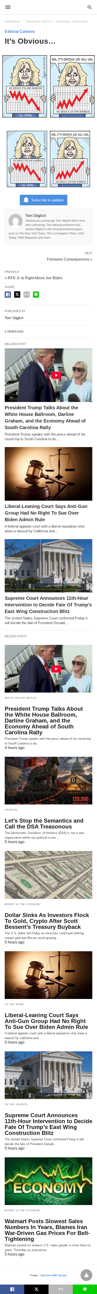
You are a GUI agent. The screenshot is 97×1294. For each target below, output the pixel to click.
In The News (14, 1004)
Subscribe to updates (47, 200)
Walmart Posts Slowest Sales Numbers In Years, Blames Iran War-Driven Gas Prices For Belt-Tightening (47, 1230)
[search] (89, 7)
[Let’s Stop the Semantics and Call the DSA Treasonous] (48, 780)
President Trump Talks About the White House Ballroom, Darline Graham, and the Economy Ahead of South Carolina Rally (44, 721)
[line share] (36, 295)
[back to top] (86, 1275)
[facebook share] (8, 295)
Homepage (12, 21)
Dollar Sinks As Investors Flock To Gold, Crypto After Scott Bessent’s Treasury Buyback (47, 921)
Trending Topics (38, 21)
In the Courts (16, 1104)
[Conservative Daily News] (48, 7)
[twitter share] (17, 294)
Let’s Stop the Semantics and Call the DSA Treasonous (44, 823)
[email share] (27, 295)
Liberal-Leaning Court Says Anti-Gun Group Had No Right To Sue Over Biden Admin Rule (46, 513)
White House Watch (20, 698)
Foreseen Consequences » (69, 259)
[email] (60, 1289)
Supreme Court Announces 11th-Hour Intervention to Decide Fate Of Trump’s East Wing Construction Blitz (48, 605)
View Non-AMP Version (53, 1275)
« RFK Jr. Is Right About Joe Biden (33, 278)
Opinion (11, 809)
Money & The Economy (23, 904)
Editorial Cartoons (72, 21)
